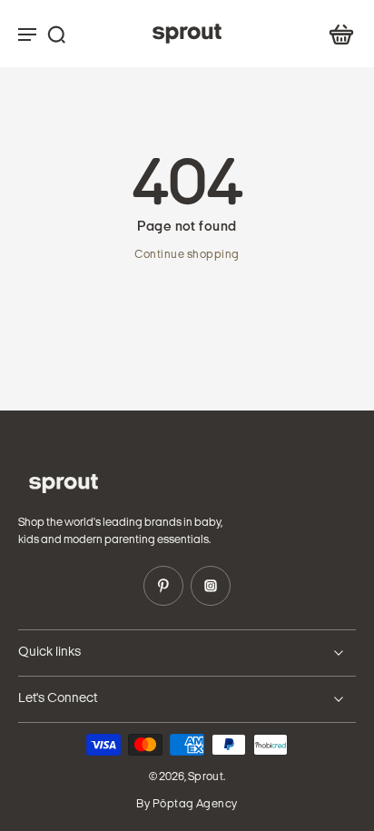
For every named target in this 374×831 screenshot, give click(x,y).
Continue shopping (186, 255)
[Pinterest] (163, 586)
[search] (56, 33)
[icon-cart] (336, 33)
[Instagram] (211, 586)
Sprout (206, 777)
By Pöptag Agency (187, 804)
